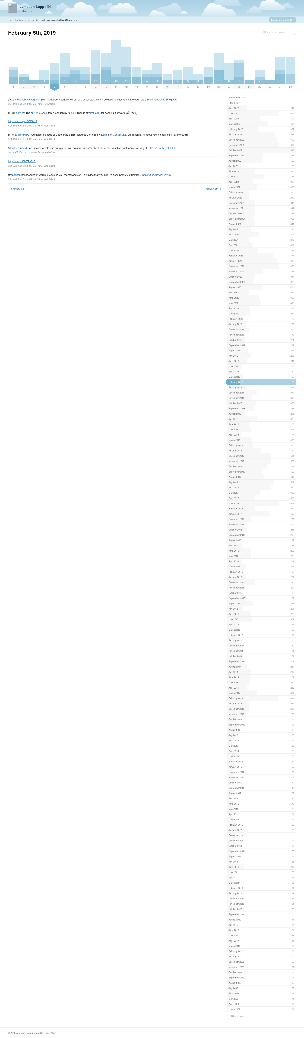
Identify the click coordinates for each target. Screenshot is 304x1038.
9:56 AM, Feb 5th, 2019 (20, 165)
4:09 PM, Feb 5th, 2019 (20, 125)
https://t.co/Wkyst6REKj (162, 148)
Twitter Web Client (45, 125)
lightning (19, 113)
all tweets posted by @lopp (57, 20)
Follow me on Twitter (282, 20)
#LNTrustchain (39, 113)
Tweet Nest (50, 1032)
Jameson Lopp (23, 1032)
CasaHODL (119, 134)
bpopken (16, 175)
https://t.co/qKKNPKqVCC (162, 99)
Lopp (104, 134)
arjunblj (36, 99)
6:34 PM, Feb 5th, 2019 (20, 103)
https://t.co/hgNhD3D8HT (22, 121)
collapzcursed (19, 148)
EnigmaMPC (22, 134)
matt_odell (94, 113)
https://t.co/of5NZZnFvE (22, 161)
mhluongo (49, 99)
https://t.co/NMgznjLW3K (156, 175)
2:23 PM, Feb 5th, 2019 (20, 139)
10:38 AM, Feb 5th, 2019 (20, 152)
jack (73, 113)
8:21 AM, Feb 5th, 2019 (20, 179)
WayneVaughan (19, 99)
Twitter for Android (45, 103)
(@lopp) (39, 6)
